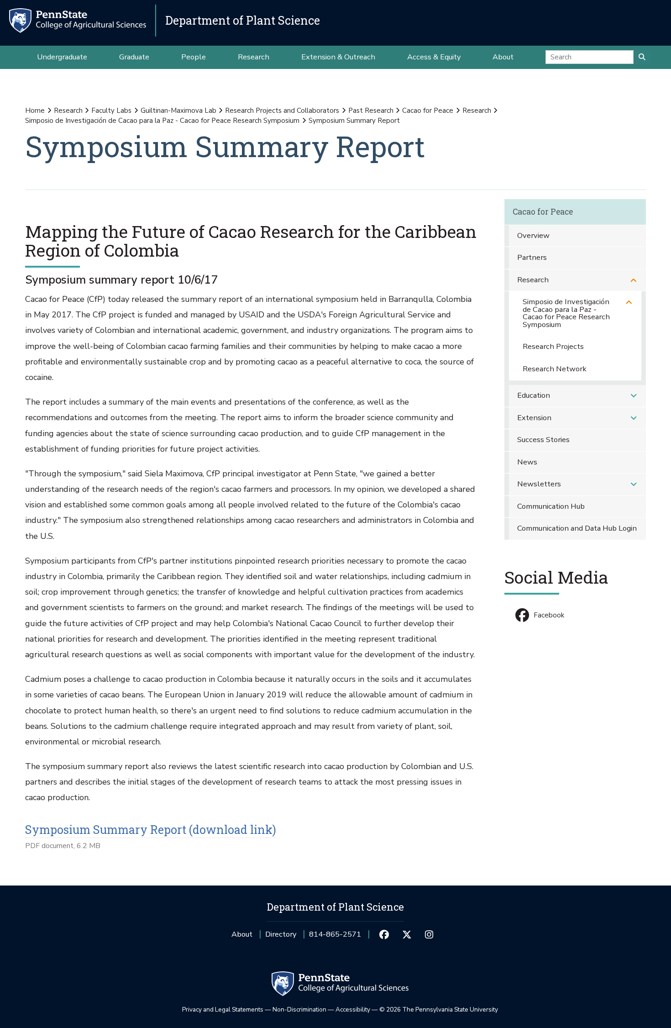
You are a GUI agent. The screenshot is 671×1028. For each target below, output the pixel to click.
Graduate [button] (134, 57)
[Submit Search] (642, 57)
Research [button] (253, 57)
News (527, 462)
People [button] (193, 57)
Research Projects (553, 346)
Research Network (555, 369)
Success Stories (543, 439)
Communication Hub (551, 506)
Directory (280, 934)
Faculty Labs (111, 110)
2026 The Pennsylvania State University (438, 1009)
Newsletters (539, 484)
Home (35, 110)
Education (533, 395)
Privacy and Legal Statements (222, 1009)
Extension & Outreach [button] (338, 57)
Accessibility (353, 1009)
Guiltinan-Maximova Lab (178, 110)
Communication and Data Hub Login (577, 528)
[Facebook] (384, 934)
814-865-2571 (335, 937)
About (241, 934)
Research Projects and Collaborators (282, 110)
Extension (534, 417)
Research (68, 110)
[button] (633, 280)
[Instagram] (429, 934)
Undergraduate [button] (62, 57)
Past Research (370, 110)
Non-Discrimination (299, 1009)
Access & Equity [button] (434, 57)
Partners (532, 257)
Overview (533, 235)
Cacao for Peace (427, 110)
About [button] (503, 57)
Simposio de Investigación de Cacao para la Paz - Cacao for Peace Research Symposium (162, 120)
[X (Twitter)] (406, 934)
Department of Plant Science (242, 20)
